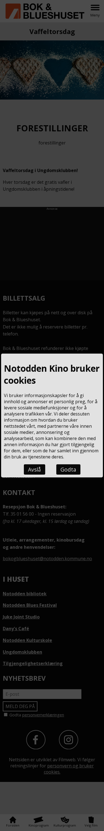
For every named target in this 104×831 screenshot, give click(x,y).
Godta (68, 469)
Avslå (34, 469)
